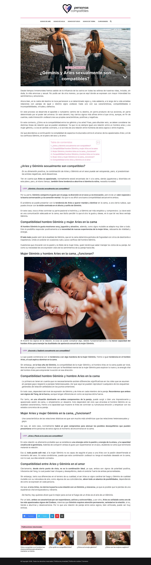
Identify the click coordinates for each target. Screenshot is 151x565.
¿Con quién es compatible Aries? (60, 547)
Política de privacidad (61, 561)
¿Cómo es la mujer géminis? (87, 547)
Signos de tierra (89, 21)
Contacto (85, 561)
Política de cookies (75, 561)
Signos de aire (45, 21)
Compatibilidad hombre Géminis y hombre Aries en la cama (76, 154)
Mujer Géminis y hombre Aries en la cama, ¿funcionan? (74, 151)
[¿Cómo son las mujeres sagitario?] (117, 538)
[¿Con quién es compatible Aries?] (61, 538)
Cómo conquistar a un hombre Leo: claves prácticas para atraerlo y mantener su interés (33, 549)
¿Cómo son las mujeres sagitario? (117, 547)
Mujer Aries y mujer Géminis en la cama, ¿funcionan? (73, 157)
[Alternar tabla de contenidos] (97, 142)
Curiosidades (103, 21)
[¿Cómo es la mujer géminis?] (89, 538)
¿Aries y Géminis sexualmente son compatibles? (71, 146)
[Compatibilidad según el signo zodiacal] (75, 8)
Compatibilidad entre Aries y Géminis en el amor (71, 160)
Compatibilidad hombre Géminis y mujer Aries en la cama (75, 148)
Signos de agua (59, 21)
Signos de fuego (74, 21)
